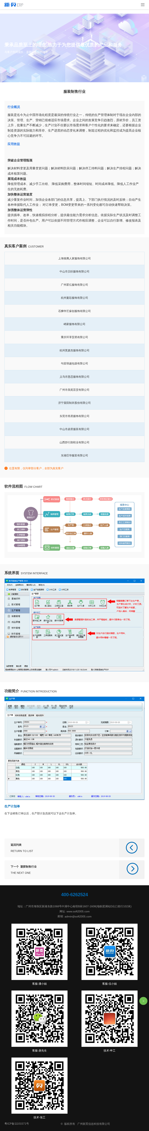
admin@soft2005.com (78, 916)
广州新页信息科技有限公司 (93, 1123)
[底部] (143, 1001)
